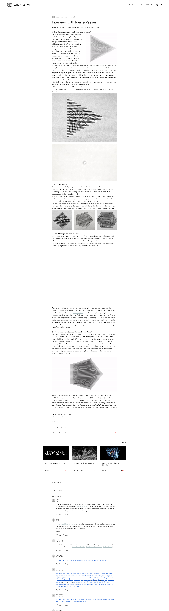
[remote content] (84, 273)
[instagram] (157, 5)
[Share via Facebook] (53, 420)
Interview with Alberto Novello (110, 457)
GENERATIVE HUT (22, 5)
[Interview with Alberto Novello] (113, 446)
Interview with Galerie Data (55, 456)
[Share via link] (66, 420)
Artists (54, 414)
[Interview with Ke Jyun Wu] (84, 446)
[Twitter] (161, 5)
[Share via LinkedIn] (61, 420)
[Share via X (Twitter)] (57, 420)
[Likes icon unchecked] (57, 507)
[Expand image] (62, 220)
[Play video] (84, 162)
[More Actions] (116, 493)
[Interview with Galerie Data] (56, 446)
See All (124, 435)
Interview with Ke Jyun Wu (84, 456)
